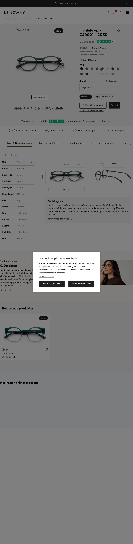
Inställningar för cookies (81, 284)
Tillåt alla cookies (51, 284)
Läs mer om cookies (46, 276)
